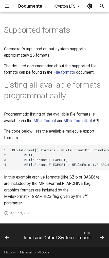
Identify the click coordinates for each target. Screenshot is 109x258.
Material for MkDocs (34, 252)
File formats (64, 72)
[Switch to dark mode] (90, 6)
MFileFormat (44, 120)
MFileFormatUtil (77, 120)
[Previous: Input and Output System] (7, 237)
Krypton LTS (65, 6)
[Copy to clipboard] (104, 150)
